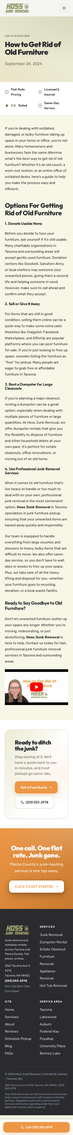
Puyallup (46, 1039)
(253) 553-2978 (37, 802)
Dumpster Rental (53, 942)
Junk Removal (51, 935)
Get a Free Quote (33, 787)
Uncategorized (17, 35)
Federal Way (49, 1031)
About (10, 1024)
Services (12, 1017)
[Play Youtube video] (36, 687)
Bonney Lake (50, 1053)
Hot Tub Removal (53, 986)
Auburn (45, 1024)
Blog (8, 1046)
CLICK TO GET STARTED (34, 886)
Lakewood (48, 1017)
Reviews (11, 1031)
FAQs (9, 1053)
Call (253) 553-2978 (39, 1127)
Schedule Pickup (18, 1039)
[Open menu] (64, 8)
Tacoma (46, 1010)
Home (9, 1010)
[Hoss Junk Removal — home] (17, 8)
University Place (52, 1046)
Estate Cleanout (52, 949)
